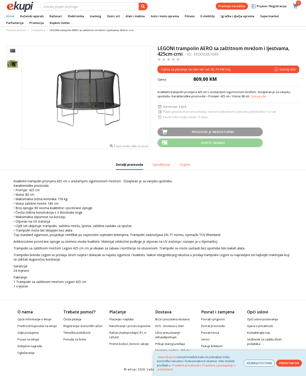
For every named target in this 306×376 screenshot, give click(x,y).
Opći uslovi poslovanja (262, 319)
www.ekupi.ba (167, 357)
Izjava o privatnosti (260, 326)
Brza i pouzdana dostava (172, 319)
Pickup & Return (212, 346)
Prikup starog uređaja (170, 344)
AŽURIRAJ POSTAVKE (259, 363)
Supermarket (269, 16)
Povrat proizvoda (213, 326)
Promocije (36, 23)
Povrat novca (210, 333)
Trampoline (38, 30)
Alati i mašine (135, 16)
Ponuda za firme (74, 339)
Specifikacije (161, 164)
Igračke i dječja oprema (237, 16)
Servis (205, 339)
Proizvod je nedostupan (213, 132)
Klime (10, 16)
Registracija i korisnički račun (82, 326)
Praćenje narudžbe (231, 6)
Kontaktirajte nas (258, 333)
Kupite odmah (213, 143)
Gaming (95, 16)
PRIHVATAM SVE (289, 363)
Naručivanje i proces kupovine (130, 326)
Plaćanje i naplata (121, 319)
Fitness (190, 16)
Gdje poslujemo (28, 333)
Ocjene (185, 164)
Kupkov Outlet (60, 23)
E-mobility (207, 16)
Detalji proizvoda (129, 166)
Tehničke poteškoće (77, 333)
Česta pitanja (72, 319)
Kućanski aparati (32, 16)
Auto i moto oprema (165, 16)
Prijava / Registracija (272, 6)
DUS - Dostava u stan (169, 326)
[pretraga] (143, 6)
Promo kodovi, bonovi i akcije (129, 344)
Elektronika (76, 16)
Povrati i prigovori (213, 319)
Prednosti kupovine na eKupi (37, 326)
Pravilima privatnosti (186, 365)
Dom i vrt (113, 16)
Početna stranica (16, 30)
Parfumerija (15, 23)
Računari (56, 16)
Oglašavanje (25, 353)
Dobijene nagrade (29, 346)
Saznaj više (258, 96)
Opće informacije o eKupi (34, 319)
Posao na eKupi (28, 339)
